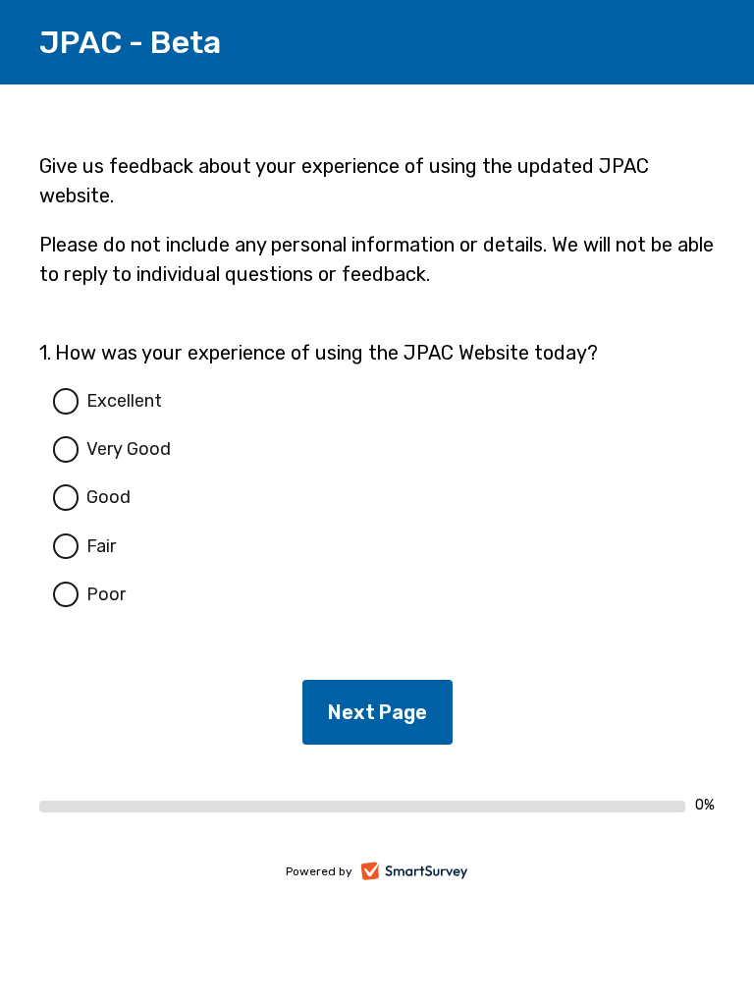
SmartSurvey (436, 873)
